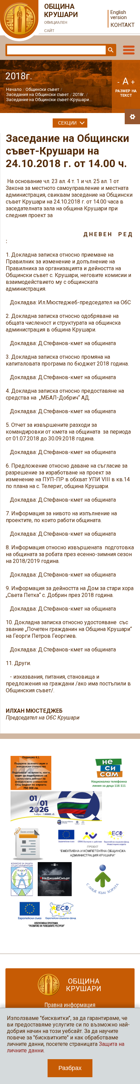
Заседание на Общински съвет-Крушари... (49, 99)
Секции (67, 123)
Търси (110, 50)
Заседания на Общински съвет (37, 94)
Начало (14, 89)
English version (118, 15)
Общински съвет (42, 89)
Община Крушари (61, 17)
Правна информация (70, 1004)
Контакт (122, 25)
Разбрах (70, 1068)
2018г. (79, 94)
